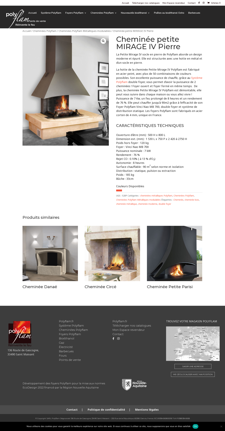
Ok (195, 426)
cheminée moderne (147, 203)
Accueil (125, 3)
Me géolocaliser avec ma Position (193, 374)
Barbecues (194, 13)
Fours (63, 355)
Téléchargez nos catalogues (146, 3)
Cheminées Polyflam (102, 13)
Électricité (66, 347)
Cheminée (178, 199)
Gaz (61, 342)
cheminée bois (192, 199)
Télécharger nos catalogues (131, 325)
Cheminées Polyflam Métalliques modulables (85, 31)
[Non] (221, 426)
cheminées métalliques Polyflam (156, 195)
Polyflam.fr (66, 321)
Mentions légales (146, 409)
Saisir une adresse (193, 366)
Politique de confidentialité (106, 409)
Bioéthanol (66, 338)
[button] (103, 41)
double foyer (165, 203)
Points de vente (37, 21)
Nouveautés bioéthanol (134, 13)
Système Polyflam (51, 13)
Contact (191, 3)
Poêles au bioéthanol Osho (169, 13)
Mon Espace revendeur (174, 3)
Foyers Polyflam (74, 13)
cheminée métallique (126, 203)
